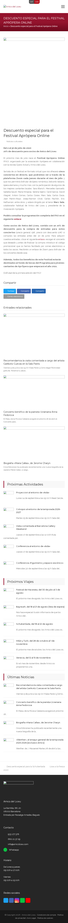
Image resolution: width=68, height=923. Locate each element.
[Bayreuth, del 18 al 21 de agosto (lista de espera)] (8, 610)
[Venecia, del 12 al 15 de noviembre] (8, 661)
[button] (63, 6)
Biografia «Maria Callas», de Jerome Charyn (26, 463)
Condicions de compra (46, 915)
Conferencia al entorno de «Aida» (33, 546)
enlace (17, 219)
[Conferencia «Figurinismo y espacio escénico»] (8, 566)
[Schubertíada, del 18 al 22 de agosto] (8, 627)
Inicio (5, 26)
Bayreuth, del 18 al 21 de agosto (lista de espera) (40, 606)
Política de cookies (45, 918)
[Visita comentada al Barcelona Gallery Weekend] (8, 529)
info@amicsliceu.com (18, 844)
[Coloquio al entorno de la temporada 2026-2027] (8, 512)
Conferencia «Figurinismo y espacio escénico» (39, 563)
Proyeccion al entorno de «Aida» (32, 492)
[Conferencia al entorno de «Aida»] (8, 550)
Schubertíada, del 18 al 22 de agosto (34, 624)
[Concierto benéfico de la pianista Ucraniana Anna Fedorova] (34, 391)
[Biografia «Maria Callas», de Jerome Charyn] (34, 443)
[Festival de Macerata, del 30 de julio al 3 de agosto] (8, 593)
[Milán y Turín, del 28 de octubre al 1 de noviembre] (8, 644)
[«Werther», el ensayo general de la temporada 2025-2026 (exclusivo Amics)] (8, 743)
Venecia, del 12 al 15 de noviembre (33, 657)
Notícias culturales (14, 141)
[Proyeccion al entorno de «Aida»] (8, 496)
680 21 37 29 (14, 839)
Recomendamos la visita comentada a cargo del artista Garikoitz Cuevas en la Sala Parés (33, 362)
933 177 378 (13, 834)
